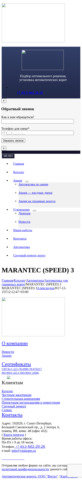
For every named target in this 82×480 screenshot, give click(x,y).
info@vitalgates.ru (24, 450)
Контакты (12, 415)
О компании (15, 343)
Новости (8, 352)
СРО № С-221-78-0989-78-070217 (22, 369)
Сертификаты (16, 364)
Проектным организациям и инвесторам (31, 402)
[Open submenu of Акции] (27, 181)
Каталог (7, 391)
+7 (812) (30, 446)
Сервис (7, 410)
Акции (7, 355)
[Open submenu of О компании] (34, 210)
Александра (45, 288)
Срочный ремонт (14, 406)
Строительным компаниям (21, 398)
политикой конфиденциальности (25, 469)
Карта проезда (14, 434)
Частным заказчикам (16, 395)
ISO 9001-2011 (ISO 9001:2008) (20, 372)
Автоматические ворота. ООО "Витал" (30, 476)
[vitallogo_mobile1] (43, 69)
